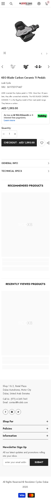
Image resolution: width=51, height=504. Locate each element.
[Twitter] (18, 412)
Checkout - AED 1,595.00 (19, 142)
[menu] (3, 3)
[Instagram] (12, 412)
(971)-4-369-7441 (19, 399)
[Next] (46, 53)
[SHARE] (47, 143)
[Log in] (39, 3)
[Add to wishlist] (41, 142)
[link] (25, 263)
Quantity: (6, 128)
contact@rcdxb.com (18, 402)
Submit (39, 462)
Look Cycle (6, 83)
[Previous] (41, 53)
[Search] (11, 3)
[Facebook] (5, 412)
